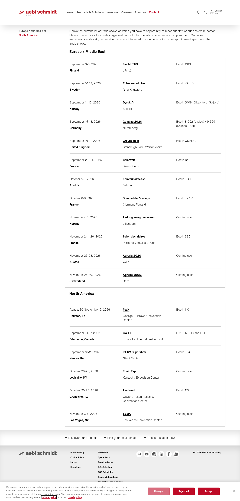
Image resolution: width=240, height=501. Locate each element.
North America (28, 35)
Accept (208, 491)
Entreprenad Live (134, 83)
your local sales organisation (108, 35)
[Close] (234, 491)
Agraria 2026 (132, 255)
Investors (113, 12)
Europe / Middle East (32, 31)
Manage (158, 491)
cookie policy (75, 497)
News (70, 12)
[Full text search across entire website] (199, 12)
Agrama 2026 (132, 275)
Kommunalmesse (134, 179)
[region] (120, 491)
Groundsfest (131, 141)
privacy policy (49, 497)
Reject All (184, 491)
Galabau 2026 (132, 121)
